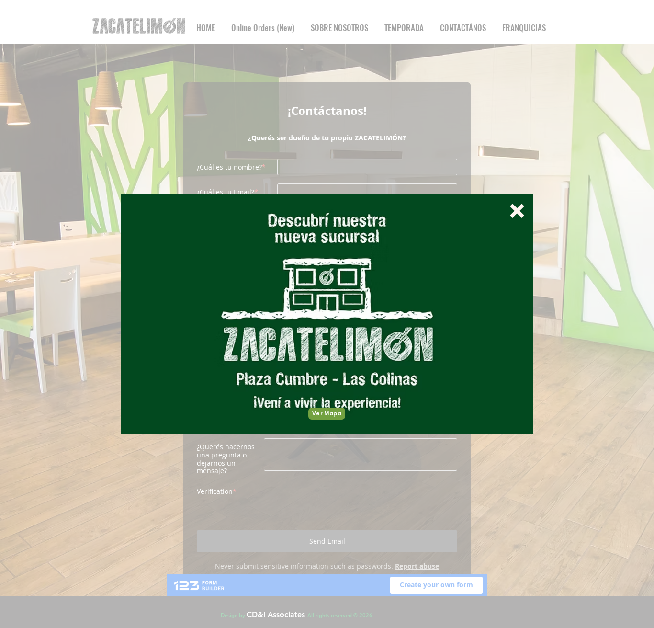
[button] (517, 211)
